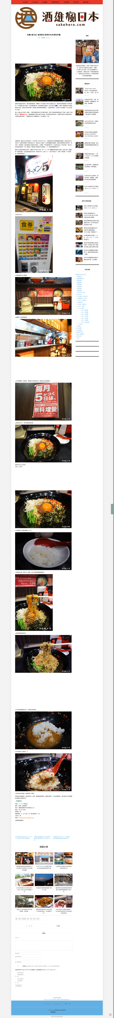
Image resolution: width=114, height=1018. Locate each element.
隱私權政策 (48, 969)
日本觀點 (44, 2)
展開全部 (78, 274)
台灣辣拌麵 (24, 918)
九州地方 (82, 308)
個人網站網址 (18, 962)
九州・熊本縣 (84, 318)
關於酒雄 (85, 2)
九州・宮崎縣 (84, 320)
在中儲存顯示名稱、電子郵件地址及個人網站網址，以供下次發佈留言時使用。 (41, 966)
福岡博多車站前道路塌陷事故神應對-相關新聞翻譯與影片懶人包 (64, 889)
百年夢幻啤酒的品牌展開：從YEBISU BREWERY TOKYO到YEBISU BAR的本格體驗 (91, 134)
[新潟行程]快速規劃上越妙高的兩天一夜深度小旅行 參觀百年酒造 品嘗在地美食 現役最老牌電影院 (91, 245)
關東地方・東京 (82, 298)
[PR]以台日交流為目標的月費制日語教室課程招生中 (57, 999)
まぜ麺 (38, 918)
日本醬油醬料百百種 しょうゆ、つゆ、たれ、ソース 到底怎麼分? (91, 237)
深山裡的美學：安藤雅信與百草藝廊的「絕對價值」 (91, 165)
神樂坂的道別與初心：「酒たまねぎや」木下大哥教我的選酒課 (91, 155)
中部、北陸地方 (82, 300)
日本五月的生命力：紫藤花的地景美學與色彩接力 (91, 122)
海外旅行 (76, 2)
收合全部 (83, 274)
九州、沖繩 (81, 306)
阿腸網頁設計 (59, 1012)
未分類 (78, 326)
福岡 (19, 918)
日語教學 (66, 2)
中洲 (31, 918)
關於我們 (53, 1016)
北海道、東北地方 (83, 296)
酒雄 (59, 926)
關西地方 (80, 302)
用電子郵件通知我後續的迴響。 (20, 974)
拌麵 (34, 918)
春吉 (28, 918)
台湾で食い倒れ (81, 292)
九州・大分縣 (84, 316)
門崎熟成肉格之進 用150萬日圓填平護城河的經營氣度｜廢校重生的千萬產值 (91, 112)
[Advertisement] (44, 52)
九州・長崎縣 (84, 314)
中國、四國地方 (82, 304)
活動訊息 (79, 276)
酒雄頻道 (79, 282)
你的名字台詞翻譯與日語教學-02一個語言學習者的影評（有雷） (91, 252)
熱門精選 (79, 288)
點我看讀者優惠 (57, 997)
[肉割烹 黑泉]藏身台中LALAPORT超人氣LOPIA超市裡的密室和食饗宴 (91, 215)
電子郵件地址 (18, 957)
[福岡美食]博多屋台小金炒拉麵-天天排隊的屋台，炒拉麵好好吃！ (44, 911)
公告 (78, 338)
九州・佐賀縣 (84, 312)
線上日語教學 (80, 334)
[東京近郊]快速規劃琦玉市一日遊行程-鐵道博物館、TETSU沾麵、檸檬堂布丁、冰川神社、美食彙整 (91, 231)
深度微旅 (79, 284)
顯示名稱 (17, 953)
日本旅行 (25, 2)
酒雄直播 (79, 290)
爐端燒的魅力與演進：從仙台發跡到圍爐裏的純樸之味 (91, 144)
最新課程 (79, 280)
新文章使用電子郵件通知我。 (20, 980)
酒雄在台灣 (80, 332)
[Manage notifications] (110, 1014)
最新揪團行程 (80, 278)
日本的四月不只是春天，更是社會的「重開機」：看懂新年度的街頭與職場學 (91, 177)
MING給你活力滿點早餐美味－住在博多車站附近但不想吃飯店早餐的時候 (64, 911)
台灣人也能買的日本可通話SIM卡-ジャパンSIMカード (91, 187)
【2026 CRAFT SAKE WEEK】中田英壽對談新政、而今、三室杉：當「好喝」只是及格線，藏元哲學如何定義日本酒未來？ (91, 91)
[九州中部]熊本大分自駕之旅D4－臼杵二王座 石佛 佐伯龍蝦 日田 (24, 889)
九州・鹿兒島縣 (85, 322)
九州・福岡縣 (41, 37)
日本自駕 (35, 2)
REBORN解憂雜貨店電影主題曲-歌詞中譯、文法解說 (91, 258)
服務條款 (54, 969)
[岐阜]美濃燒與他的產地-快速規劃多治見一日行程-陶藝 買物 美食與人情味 (91, 222)
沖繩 (81, 324)
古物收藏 (79, 286)
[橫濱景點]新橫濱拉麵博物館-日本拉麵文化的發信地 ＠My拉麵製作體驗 (24, 868)
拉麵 (16, 918)
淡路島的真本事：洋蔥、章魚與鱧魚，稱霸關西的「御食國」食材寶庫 (91, 101)
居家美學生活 (56, 2)
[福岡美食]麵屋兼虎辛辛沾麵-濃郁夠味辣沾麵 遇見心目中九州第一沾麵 (42, 838)
